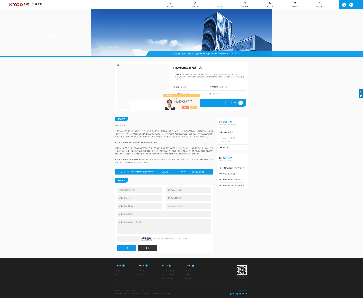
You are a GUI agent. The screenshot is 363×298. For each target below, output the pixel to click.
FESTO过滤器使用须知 (227, 174)
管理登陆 (132, 290)
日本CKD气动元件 (168, 274)
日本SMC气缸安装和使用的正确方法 (231, 168)
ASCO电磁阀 (226, 141)
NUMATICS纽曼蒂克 (219, 54)
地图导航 (188, 278)
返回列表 (165, 172)
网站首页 (170, 7)
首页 (183, 54)
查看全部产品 (223, 147)
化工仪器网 (125, 290)
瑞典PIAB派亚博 (167, 278)
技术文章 (269, 7)
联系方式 (188, 274)
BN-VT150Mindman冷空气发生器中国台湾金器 (193, 172)
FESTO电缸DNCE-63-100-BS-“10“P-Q (232, 179)
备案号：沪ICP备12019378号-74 (162, 293)
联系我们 (319, 7)
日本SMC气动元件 (168, 271)
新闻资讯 (245, 7)
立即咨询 (233, 103)
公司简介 (118, 271)
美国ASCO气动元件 (203, 54)
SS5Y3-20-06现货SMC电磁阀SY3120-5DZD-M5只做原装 (146, 172)
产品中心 (220, 7)
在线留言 (294, 7)
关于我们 (195, 7)
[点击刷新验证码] (146, 239)
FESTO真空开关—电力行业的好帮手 (231, 185)
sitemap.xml (140, 290)
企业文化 (118, 274)
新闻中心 (141, 265)
